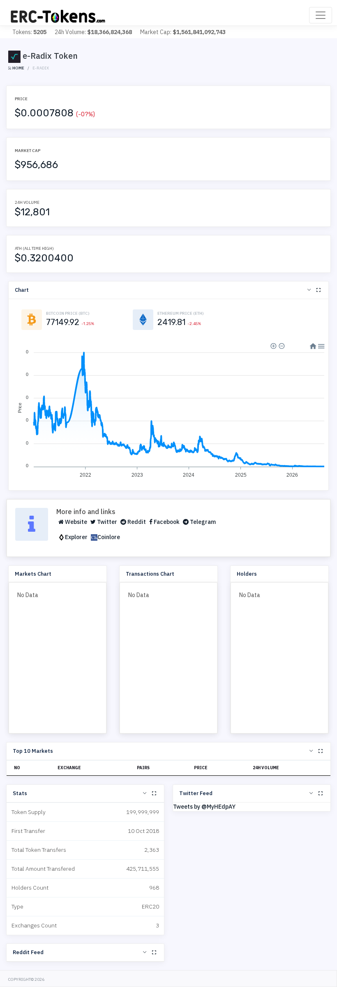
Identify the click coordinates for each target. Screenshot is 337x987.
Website (75, 522)
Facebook (166, 522)
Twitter (106, 522)
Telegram (202, 522)
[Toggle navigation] (320, 15)
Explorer (76, 537)
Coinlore (108, 537)
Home (18, 68)
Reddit (136, 522)
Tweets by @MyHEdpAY (204, 806)
